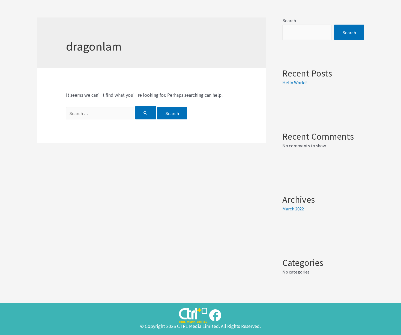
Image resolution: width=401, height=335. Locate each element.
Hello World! (294, 82)
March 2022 (293, 208)
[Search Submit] (145, 112)
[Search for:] (111, 113)
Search (289, 20)
